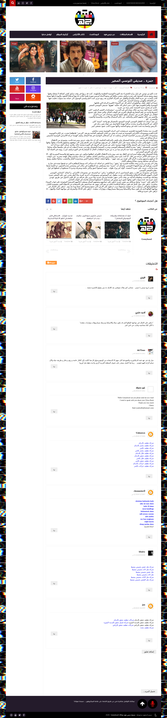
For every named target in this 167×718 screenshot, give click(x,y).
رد (54, 291)
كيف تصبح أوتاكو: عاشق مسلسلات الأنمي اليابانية (23, 132)
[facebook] (24, 715)
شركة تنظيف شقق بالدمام (144, 456)
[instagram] (11, 715)
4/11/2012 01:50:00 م (139, 353)
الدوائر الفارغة (36, 112)
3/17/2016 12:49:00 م (139, 436)
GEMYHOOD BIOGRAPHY (135, 3)
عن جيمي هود (109, 34)
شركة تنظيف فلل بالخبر (145, 458)
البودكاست (118, 3)
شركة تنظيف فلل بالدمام (145, 453)
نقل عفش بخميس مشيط (145, 572)
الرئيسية (152, 3)
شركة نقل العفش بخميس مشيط (142, 580)
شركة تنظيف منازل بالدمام (144, 446)
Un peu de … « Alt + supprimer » (133, 59)
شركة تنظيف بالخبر (147, 448)
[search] (13, 3)
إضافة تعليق (149, 652)
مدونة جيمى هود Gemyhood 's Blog (123, 715)
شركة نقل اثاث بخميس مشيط (143, 569)
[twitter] (20, 715)
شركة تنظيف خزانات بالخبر (144, 466)
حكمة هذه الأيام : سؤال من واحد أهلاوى (28, 123)
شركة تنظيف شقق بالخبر (144, 461)
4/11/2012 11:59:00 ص (138, 316)
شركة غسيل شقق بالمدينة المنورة (116, 622)
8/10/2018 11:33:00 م (139, 555)
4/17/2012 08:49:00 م (139, 391)
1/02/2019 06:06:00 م (139, 608)
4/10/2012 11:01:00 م (139, 281)
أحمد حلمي (140, 312)
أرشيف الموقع (62, 34)
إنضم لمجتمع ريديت (79, 3)
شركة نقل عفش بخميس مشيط (142, 567)
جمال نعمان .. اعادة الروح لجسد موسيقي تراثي (83, 61)
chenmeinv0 (139, 491)
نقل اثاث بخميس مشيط (145, 575)
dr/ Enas (141, 350)
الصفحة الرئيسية (124, 88)
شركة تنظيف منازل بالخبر (144, 451)
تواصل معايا (46, 34)
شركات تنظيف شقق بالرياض (123, 625)
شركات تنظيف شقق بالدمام (124, 620)
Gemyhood (125, 241)
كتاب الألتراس (78, 34)
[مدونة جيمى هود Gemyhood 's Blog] (84, 18)
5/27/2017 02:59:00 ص (138, 494)
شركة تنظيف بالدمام (146, 443)
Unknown (140, 432)
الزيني (142, 277)
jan (143, 604)
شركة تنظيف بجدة (147, 628)
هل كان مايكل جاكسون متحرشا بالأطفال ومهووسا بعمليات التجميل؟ (33, 61)
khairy (142, 551)
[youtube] (15, 715)
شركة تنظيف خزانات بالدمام (143, 463)
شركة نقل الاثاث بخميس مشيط (142, 577)
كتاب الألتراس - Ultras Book (100, 3)
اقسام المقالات (126, 34)
